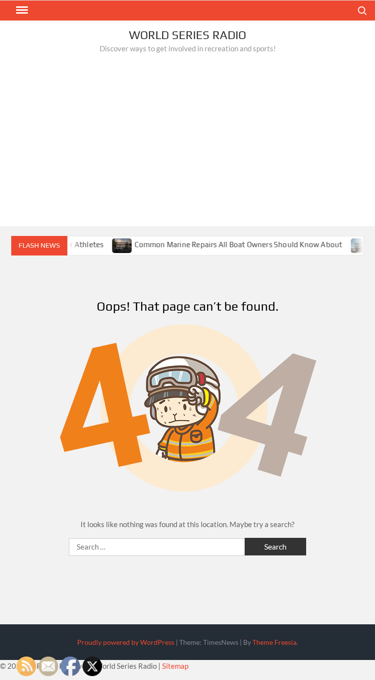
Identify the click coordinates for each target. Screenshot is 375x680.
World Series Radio (187, 35)
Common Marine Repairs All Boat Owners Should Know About (232, 244)
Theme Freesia (274, 642)
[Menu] (21, 10)
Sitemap (175, 665)
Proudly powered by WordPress (125, 642)
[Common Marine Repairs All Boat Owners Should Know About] (116, 244)
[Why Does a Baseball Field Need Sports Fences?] (355, 244)
